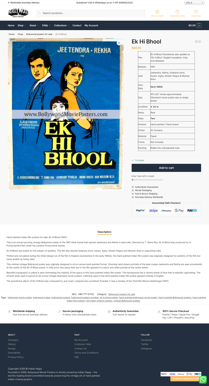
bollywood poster (41, 297)
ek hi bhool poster (109, 297)
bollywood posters (61, 297)
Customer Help (177, 15)
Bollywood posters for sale (39, 34)
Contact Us (80, 348)
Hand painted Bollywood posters (174, 297)
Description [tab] (104, 231)
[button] (195, 25)
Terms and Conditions (86, 352)
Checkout (196, 15)
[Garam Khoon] (199, 41)
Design (12, 348)
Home (12, 34)
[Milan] (196, 41)
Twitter (145, 344)
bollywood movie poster (20, 297)
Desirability (14, 352)
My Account (157, 15)
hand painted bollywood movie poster (138, 297)
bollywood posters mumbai (85, 297)
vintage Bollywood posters (126, 300)
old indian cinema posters (99, 300)
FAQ (76, 357)
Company (13, 339)
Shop (20, 34)
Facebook (146, 339)
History (12, 344)
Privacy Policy (16, 357)
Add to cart (166, 167)
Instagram (146, 348)
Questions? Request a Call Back (187, 378)
